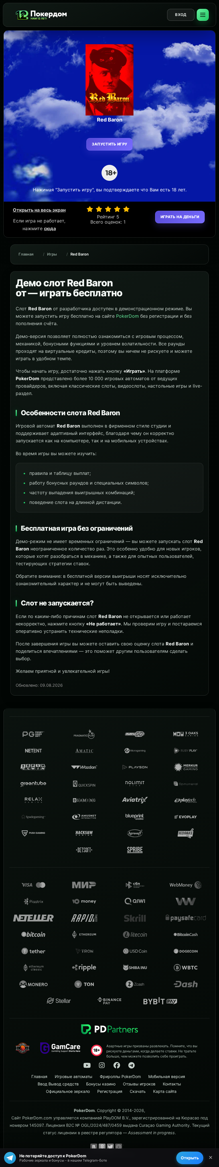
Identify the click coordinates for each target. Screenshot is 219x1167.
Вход (180, 14)
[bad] (90, 209)
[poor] (99, 209)
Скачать (138, 1091)
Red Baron (79, 254)
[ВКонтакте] (93, 1147)
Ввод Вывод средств (58, 1083)
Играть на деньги (180, 216)
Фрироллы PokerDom (120, 1076)
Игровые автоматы (73, 1076)
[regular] (108, 209)
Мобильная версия (166, 1076)
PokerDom (127, 316)
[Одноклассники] (102, 1147)
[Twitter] (110, 1147)
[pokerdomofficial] (117, 1065)
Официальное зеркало (68, 1091)
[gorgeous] (126, 209)
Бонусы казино (100, 1083)
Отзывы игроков (139, 1083)
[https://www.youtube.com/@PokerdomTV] (87, 1065)
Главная (26, 254)
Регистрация (109, 1091)
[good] (117, 209)
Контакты (172, 1083)
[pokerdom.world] (102, 1065)
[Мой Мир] (118, 1147)
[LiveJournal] (126, 1147)
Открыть (190, 1157)
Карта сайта (165, 1091)
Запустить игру (109, 144)
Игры (52, 254)
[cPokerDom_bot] (131, 1065)
